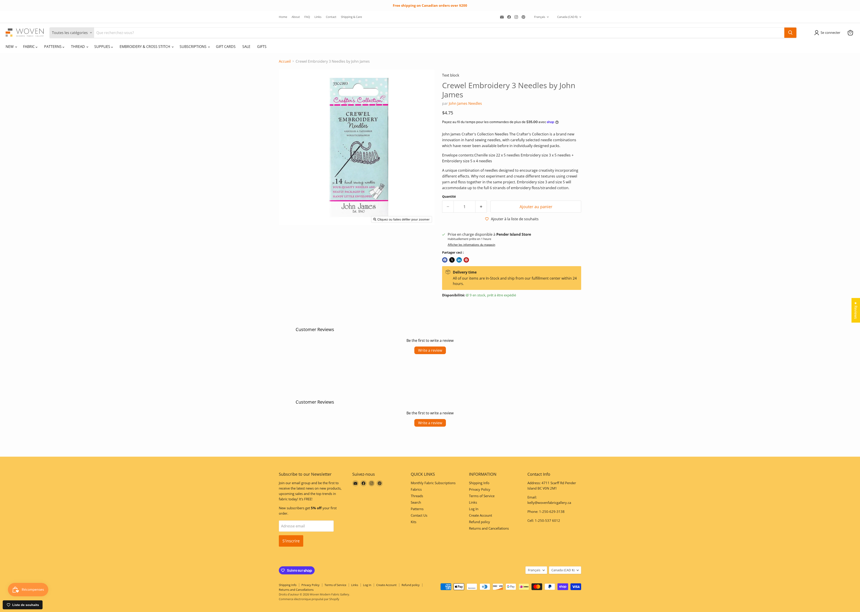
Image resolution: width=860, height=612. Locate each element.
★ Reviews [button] (855, 310)
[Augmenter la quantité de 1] (481, 207)
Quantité (449, 196)
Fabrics (416, 489)
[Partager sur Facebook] (444, 260)
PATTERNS (53, 46)
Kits (413, 522)
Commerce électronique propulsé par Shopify (309, 599)
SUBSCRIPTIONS (193, 46)
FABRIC (29, 46)
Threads (417, 496)
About (296, 17)
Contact (331, 17)
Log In (473, 509)
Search (416, 502)
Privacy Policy (479, 489)
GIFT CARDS (226, 46)
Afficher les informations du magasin (471, 244)
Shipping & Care (351, 17)
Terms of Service (481, 496)
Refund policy (479, 522)
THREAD (78, 46)
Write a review (430, 350)
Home (283, 17)
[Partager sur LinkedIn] (459, 260)
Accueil (285, 61)
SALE (246, 46)
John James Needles (465, 103)
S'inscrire (291, 541)
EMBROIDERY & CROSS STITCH (145, 46)
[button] (828, 32)
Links (317, 17)
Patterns (417, 509)
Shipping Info (479, 483)
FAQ (307, 17)
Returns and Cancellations (489, 528)
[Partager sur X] (452, 260)
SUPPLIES (102, 46)
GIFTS (262, 46)
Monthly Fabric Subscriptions (433, 483)
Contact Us (419, 515)
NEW (10, 46)
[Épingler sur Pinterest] (466, 260)
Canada (567, 17)
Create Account (480, 515)
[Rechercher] (790, 33)
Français (539, 17)
